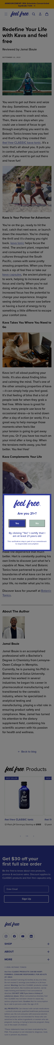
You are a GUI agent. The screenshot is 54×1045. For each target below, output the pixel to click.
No (37, 523)
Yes (17, 523)
